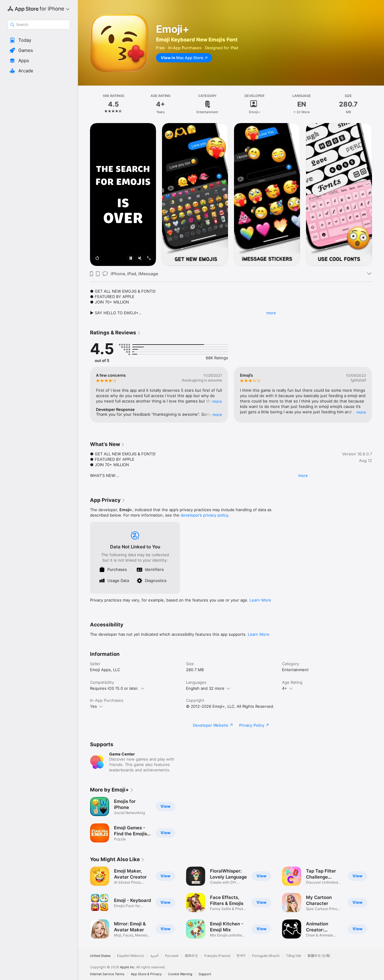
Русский (171, 955)
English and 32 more (205, 688)
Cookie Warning (180, 974)
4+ (284, 688)
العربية (154, 955)
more (271, 312)
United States (100, 955)
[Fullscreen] (148, 259)
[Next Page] (378, 194)
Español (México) (130, 955)
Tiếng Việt (293, 955)
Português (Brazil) (266, 955)
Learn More (260, 600)
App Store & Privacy (146, 974)
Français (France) (217, 955)
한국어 (241, 955)
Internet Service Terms (107, 974)
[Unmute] (139, 259)
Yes (93, 706)
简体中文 (191, 955)
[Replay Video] (97, 259)
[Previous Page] (84, 194)
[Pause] (130, 259)
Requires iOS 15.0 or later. (114, 688)
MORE (217, 401)
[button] (39, 40)
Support (205, 974)
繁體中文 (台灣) (319, 955)
